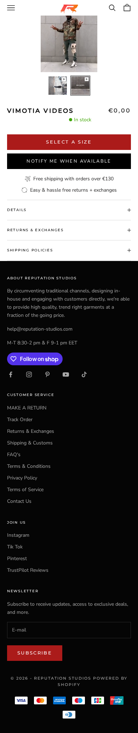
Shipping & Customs (30, 443)
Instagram (18, 535)
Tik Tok (15, 546)
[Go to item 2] (80, 85)
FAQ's (14, 454)
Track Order (20, 419)
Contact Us (19, 501)
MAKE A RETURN (26, 408)
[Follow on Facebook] (10, 374)
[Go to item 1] (58, 85)
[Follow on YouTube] (65, 374)
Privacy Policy (22, 478)
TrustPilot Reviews (27, 570)
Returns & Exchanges (30, 431)
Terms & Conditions (29, 466)
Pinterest (17, 558)
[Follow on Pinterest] (47, 374)
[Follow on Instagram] (29, 374)
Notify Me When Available (69, 161)
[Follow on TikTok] (84, 374)
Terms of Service (25, 489)
